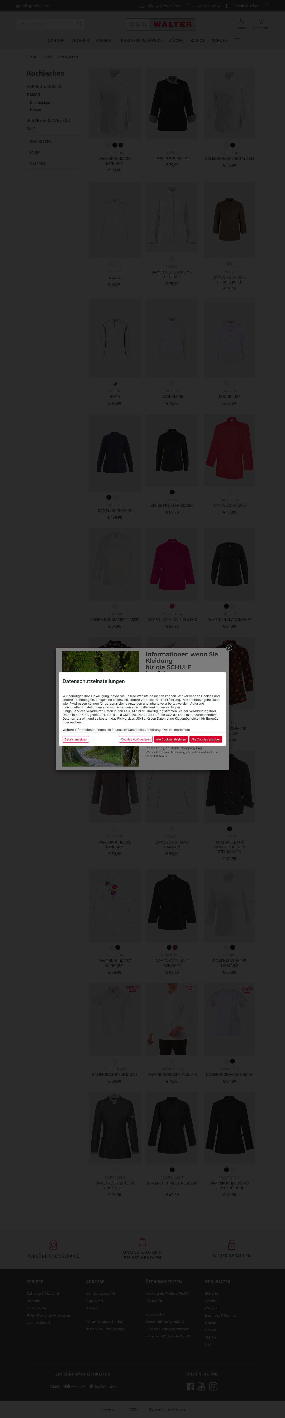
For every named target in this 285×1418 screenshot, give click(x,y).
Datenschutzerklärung (144, 730)
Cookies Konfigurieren (136, 739)
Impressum (181, 730)
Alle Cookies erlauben (206, 739)
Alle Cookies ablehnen (171, 739)
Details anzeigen (75, 739)
